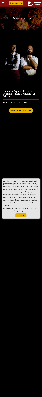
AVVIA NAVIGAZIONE (22, 110)
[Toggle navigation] (3, 3)
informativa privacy (15, 211)
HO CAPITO (21, 215)
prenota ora (16, 3)
